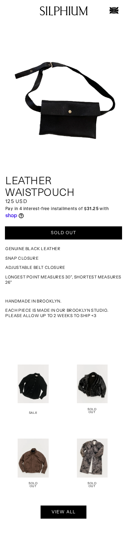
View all (63, 511)
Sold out (63, 232)
